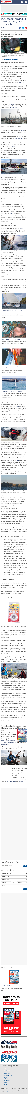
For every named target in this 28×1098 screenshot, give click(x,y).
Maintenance (15, 59)
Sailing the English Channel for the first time (13, 391)
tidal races (21, 82)
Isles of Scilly (13, 107)
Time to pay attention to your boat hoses (12, 367)
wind (11, 460)
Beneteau (13, 104)
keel (11, 213)
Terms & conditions (8, 1091)
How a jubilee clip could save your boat (12, 339)
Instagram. (20, 781)
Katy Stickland (4, 27)
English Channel (18, 138)
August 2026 (5, 985)
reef (18, 406)
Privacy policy (15, 1091)
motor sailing (12, 146)
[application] (14, 757)
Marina (8, 505)
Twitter (14, 781)
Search (24, 865)
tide (18, 460)
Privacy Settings (22, 1091)
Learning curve (8, 59)
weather (22, 130)
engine (21, 228)
